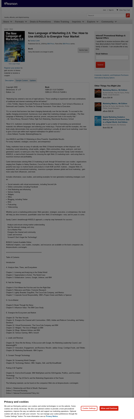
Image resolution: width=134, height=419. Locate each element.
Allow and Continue (109, 408)
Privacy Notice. (52, 416)
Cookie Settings (89, 408)
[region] (67, 408)
